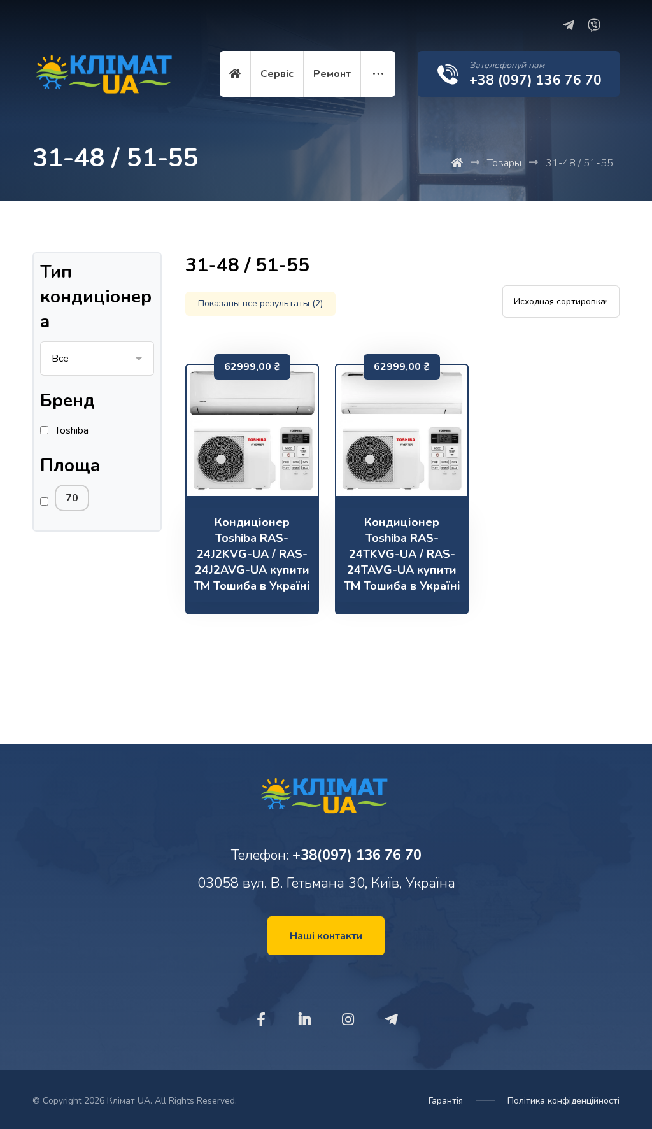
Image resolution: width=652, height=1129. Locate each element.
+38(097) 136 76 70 (357, 855)
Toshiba (72, 430)
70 (72, 498)
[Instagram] (348, 1019)
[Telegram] (568, 25)
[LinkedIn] (304, 1019)
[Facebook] (261, 1019)
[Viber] (594, 25)
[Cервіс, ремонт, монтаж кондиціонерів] (105, 78)
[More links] (378, 74)
